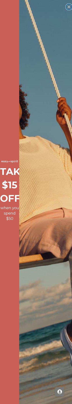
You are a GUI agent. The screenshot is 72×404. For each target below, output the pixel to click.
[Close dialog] (69, 7)
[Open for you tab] (59, 391)
